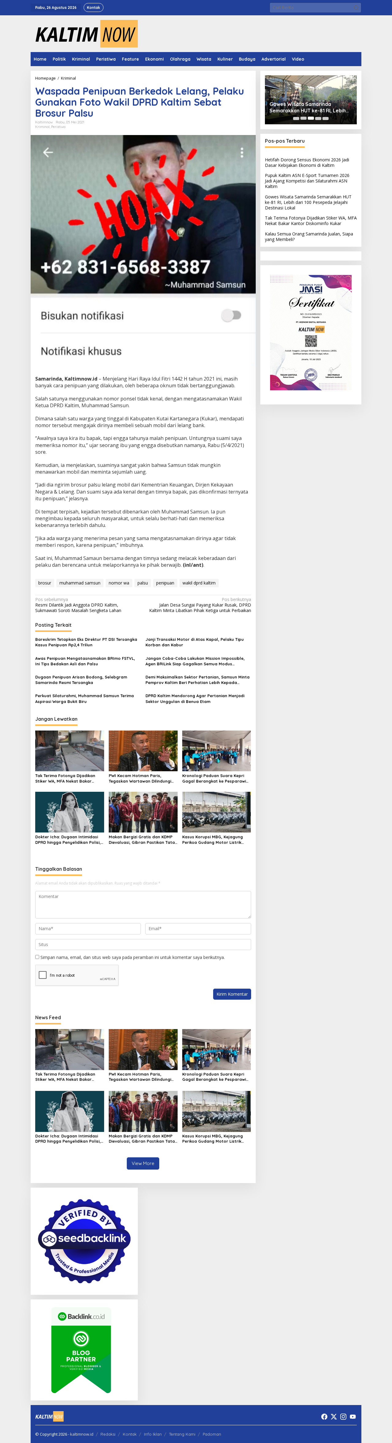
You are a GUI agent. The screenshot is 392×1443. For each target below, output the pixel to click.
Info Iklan (153, 1434)
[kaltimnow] (84, 33)
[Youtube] (353, 1417)
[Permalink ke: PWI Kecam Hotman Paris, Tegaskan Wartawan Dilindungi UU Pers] (143, 750)
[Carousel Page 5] (325, 118)
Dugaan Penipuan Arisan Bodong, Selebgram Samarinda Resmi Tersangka (81, 680)
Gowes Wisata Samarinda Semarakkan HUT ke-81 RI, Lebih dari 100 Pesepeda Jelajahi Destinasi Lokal (308, 107)
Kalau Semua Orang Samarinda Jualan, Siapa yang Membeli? (309, 236)
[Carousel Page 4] (318, 118)
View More (143, 1163)
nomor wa (119, 583)
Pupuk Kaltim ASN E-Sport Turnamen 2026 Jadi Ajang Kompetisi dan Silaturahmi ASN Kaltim (307, 180)
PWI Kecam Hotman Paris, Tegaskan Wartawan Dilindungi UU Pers (140, 778)
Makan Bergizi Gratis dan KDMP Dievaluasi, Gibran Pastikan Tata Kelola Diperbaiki (142, 839)
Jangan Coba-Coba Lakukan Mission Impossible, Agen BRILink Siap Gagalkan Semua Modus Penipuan (195, 661)
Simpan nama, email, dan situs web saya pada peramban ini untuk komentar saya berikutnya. (132, 957)
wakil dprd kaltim (199, 583)
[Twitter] (334, 1417)
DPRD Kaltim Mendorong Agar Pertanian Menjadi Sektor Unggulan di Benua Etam (194, 698)
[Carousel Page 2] (303, 118)
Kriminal (42, 127)
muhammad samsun (79, 583)
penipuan (165, 583)
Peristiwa (58, 127)
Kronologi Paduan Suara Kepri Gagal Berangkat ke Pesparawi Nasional (214, 778)
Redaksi (107, 1434)
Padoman (212, 1434)
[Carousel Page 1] (296, 118)
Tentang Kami (182, 1434)
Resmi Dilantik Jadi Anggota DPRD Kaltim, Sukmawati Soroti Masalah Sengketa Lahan (78, 605)
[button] (356, 7)
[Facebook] (324, 1417)
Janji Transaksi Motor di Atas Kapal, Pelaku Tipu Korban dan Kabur (194, 642)
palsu (143, 583)
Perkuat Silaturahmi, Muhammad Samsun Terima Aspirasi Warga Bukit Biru (84, 698)
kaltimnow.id (81, 1434)
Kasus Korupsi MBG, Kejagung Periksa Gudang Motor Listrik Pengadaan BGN (212, 839)
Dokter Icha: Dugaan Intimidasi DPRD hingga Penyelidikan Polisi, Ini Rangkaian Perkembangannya (69, 839)
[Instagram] (343, 1417)
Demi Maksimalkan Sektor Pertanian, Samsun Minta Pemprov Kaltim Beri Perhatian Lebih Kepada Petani (197, 680)
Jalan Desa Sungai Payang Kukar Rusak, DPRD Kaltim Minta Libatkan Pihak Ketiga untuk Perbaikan (200, 605)
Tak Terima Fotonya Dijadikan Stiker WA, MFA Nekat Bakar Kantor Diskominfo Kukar (65, 778)
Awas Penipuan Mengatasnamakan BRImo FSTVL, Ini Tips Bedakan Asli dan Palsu (85, 661)
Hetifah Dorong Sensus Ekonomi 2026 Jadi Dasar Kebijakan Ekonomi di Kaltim (307, 162)
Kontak (130, 1434)
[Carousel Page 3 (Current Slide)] (311, 118)
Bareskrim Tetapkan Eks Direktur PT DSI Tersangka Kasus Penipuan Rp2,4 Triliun (86, 642)
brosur (44, 583)
